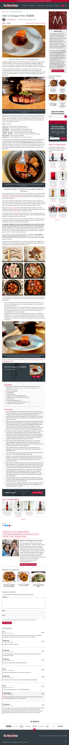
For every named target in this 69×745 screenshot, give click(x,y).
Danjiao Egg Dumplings (7, 361)
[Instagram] (65, 742)
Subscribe (64, 735)
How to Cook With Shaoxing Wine (12, 534)
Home (3, 11)
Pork (7, 11)
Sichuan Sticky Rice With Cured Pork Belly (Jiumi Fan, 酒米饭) (38, 585)
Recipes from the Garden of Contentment (11, 196)
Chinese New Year (7, 531)
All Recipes (24, 5)
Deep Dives (57, 5)
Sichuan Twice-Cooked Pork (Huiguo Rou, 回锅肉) (24, 585)
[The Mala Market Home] (10, 5)
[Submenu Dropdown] (35, 5)
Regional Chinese (49, 5)
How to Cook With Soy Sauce (30, 534)
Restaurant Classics (20, 536)
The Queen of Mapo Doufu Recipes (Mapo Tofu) (53, 90)
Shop (63, 5)
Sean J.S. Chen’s (12, 207)
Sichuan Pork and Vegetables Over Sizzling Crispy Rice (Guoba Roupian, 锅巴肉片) (9, 585)
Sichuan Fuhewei (40, 5)
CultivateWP (25, 742)
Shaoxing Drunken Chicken (36, 359)
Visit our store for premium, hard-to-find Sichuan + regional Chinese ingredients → (34, 1)
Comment (5, 597)
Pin (34, 376)
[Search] (65, 5)
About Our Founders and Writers (53, 735)
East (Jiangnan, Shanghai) (21, 531)
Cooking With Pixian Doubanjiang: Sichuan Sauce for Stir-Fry (62, 105)
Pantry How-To (32, 5)
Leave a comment (37, 492)
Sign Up (63, 138)
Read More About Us (57, 70)
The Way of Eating (16, 210)
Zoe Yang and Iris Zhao (11, 19)
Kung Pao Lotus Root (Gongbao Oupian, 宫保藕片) (53, 104)
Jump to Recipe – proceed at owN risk (35, 23)
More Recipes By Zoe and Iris (28, 564)
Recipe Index (42, 735)
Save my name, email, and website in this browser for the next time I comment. (19, 619)
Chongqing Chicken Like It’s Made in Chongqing (62, 90)
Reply (43, 632)
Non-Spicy (5, 536)
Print (10, 23)
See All (23, 519)
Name (4, 610)
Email (4, 23)
